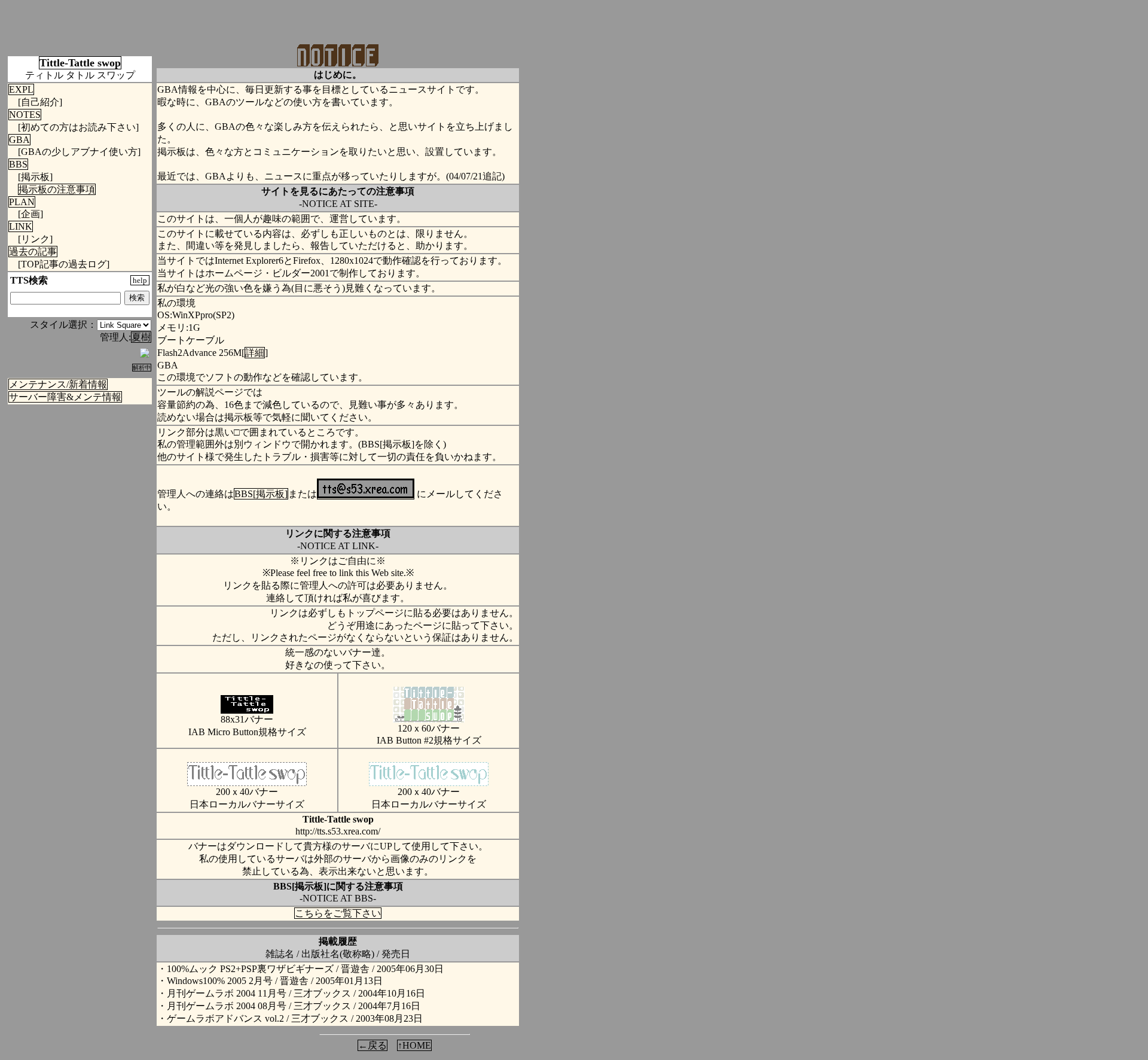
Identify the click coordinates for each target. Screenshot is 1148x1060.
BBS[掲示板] (261, 494)
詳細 (254, 353)
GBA (19, 140)
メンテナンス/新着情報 (58, 384)
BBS (18, 164)
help (140, 280)
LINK (20, 226)
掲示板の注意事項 (57, 189)
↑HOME (414, 1045)
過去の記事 (33, 251)
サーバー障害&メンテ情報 (65, 397)
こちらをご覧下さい (338, 913)
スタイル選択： (63, 324)
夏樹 (141, 337)
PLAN (22, 202)
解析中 (142, 367)
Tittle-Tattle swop (80, 63)
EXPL (21, 89)
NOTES (25, 114)
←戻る (372, 1045)
